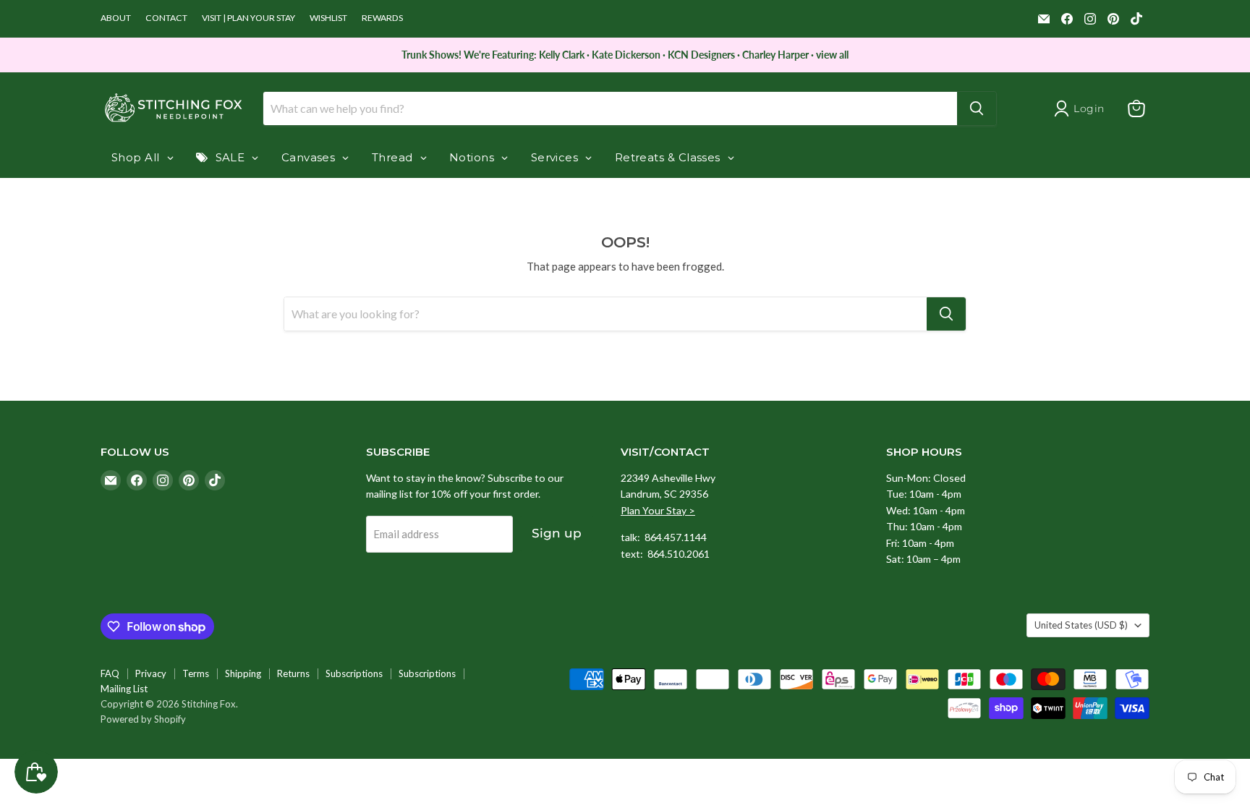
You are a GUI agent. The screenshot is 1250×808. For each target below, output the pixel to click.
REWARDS (382, 18)
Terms (195, 673)
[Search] (976, 108)
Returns (293, 673)
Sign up (557, 533)
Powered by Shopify (143, 719)
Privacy (150, 673)
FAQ (110, 673)
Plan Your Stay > (658, 510)
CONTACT (166, 18)
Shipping (243, 673)
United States (1081, 625)
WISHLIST (328, 18)
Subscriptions (354, 673)
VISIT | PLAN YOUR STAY (248, 18)
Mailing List (124, 688)
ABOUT (116, 18)
